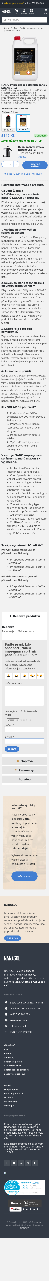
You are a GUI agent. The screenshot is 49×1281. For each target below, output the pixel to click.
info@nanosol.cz (19, 1026)
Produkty (14, 28)
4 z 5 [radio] (32, 677)
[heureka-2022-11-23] (24, 1181)
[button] (7, 152)
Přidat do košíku (35, 165)
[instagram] (21, 1163)
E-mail (9, 736)
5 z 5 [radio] (40, 677)
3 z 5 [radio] (24, 677)
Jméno (9, 725)
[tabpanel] (24, 689)
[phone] (35, 1163)
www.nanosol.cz (19, 1020)
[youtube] (14, 1163)
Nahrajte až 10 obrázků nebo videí (21, 713)
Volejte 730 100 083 (32, 3)
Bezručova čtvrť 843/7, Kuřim (26, 1002)
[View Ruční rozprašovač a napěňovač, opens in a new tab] (35, 150)
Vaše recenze (13, 683)
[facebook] (7, 1163)
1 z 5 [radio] (8, 677)
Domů (6, 28)
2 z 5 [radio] (16, 677)
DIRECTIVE (24, 1228)
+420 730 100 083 (20, 1014)
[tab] (24, 616)
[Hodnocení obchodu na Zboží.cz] (16, 1209)
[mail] (28, 1163)
